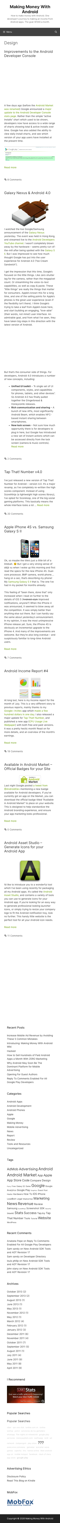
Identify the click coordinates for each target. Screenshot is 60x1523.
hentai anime (33, 1451)
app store (11, 1458)
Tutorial (34, 1218)
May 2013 (12, 1308)
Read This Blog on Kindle (21, 1480)
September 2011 (16, 1346)
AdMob (12, 1169)
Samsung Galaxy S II (19, 581)
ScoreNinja (22, 1209)
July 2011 (12, 1355)
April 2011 (12, 1368)
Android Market (22, 1174)
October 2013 (14, 1291)
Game (28, 1186)
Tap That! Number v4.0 (23, 472)
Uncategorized (15, 1148)
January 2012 (14, 1329)
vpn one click (18, 1427)
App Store (14, 1180)
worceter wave (42, 1447)
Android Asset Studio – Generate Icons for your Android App (23, 847)
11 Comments (14, 935)
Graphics (34, 1190)
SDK (42, 1208)
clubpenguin (21, 1443)
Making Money (15, 1122)
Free (14, 1186)
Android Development (19, 1106)
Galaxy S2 (20, 1186)
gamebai (30, 1447)
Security (48, 1209)
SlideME (10, 1213)
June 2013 (13, 1304)
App (40, 1175)
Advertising (28, 1169)
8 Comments (14, 179)
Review (11, 1139)
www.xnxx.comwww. (16, 1447)
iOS (35, 1193)
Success (30, 1213)
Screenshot (32, 1208)
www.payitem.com (24, 1438)
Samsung (12, 1208)
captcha (17, 1451)
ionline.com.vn (32, 1427)
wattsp (10, 1431)
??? (41, 1442)
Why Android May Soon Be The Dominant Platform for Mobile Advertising (24, 1066)
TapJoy (41, 1213)
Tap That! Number (34, 717)
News (10, 1131)
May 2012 (12, 1317)
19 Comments (15, 751)
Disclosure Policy (16, 1476)
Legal (19, 1198)
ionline (42, 1427)
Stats (19, 1213)
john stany (13, 1268)
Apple (10, 1114)
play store (32, 1443)
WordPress (11, 1222)
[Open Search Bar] (56, 32)
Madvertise (28, 1199)
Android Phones (16, 1110)
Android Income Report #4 (26, 671)
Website (44, 1218)
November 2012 (16, 1312)
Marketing (41, 1198)
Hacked (11, 1051)
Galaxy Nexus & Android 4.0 (27, 193)
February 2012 (15, 1325)
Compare (35, 1180)
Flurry (9, 1186)
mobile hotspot (21, 1454)
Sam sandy (13, 1248)
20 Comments (15, 513)
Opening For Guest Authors (22, 1074)
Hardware (18, 1194)
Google (11, 1118)
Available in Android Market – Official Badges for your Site (28, 766)
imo (24, 1451)
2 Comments (14, 458)
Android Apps (14, 1101)
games (10, 1451)
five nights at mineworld (27, 1434)
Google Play (23, 1190)
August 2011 (14, 1351)
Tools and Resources (18, 1144)
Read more (10, 167)
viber (9, 1427)
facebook (33, 1454)
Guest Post (43, 1190)
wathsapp (38, 1438)
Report (11, 1135)
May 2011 (12, 1363)
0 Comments (14, 829)
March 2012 (13, 1321)
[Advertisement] (30, 82)
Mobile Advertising (17, 1127)
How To (28, 1194)
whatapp (11, 1434)
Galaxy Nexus (36, 232)
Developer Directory (35, 1256)
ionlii (46, 1438)
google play (22, 1457)
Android (45, 1168)
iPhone (41, 1194)
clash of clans (45, 1454)
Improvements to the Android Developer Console (28, 53)
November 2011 (16, 1338)
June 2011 (12, 1359)
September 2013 (16, 1295)
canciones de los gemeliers (33, 1431)
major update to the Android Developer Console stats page (27, 113)
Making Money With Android (30, 9)
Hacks (9, 1194)
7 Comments (14, 657)
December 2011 (15, 1334)
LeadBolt (11, 1198)
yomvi (17, 1431)
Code (25, 1180)
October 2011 (14, 1342)
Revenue (25, 1203)
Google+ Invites (13, 710)
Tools (27, 1218)
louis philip (13, 1260)
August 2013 (14, 1300)
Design (46, 1180)
